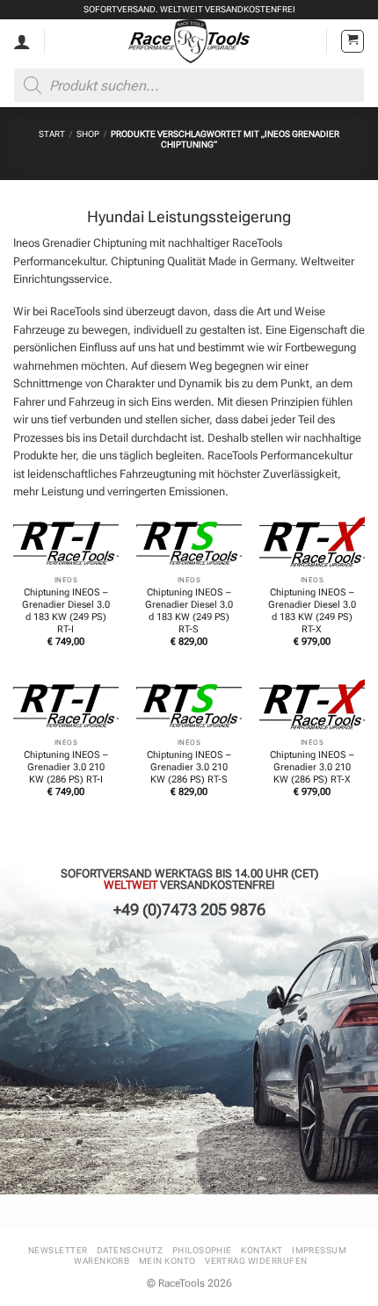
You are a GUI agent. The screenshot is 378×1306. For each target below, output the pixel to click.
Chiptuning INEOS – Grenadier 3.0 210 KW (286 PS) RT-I (66, 767)
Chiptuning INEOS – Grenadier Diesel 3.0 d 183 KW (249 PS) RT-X (312, 611)
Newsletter (58, 1250)
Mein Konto (167, 1261)
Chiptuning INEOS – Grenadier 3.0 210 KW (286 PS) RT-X (312, 767)
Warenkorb (101, 1261)
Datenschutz (130, 1250)
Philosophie (202, 1250)
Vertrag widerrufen (256, 1261)
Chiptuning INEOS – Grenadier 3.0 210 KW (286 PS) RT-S (189, 767)
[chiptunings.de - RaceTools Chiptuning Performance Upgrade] (189, 41)
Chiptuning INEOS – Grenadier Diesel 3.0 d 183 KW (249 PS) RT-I (66, 611)
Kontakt (261, 1250)
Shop (87, 134)
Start (52, 134)
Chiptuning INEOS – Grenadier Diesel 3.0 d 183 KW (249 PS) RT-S (189, 611)
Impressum (319, 1250)
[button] (352, 41)
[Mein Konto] (22, 41)
